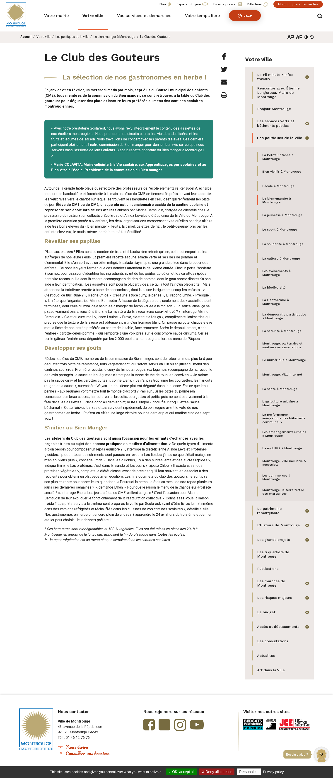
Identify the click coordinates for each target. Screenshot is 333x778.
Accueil (25, 37)
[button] (321, 762)
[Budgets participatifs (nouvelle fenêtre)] (253, 724)
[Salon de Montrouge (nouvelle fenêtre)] (271, 724)
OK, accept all (183, 772)
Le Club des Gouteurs (155, 37)
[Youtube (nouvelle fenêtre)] (197, 725)
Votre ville (43, 37)
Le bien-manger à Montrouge (114, 37)
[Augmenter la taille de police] (299, 37)
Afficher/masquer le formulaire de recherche (320, 16)
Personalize (248, 772)
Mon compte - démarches (298, 4)
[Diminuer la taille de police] (290, 37)
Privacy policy (273, 772)
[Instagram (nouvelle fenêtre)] (180, 725)
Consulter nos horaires (88, 753)
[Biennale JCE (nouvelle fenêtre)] (294, 724)
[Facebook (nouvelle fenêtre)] (149, 724)
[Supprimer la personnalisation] (312, 37)
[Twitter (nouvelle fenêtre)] (164, 724)
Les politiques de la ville (72, 37)
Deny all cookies (218, 772)
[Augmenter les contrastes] (306, 37)
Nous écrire (77, 747)
